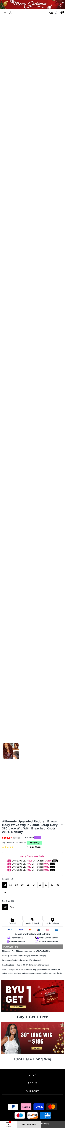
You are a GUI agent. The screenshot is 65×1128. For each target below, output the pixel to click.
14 (4, 885)
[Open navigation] (5, 13)
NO (5, 907)
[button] (8, 847)
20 (22, 885)
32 (58, 885)
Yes (12, 907)
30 (52, 885)
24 (34, 885)
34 (4, 892)
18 (16, 885)
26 (40, 885)
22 (28, 885)
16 (10, 885)
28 (46, 885)
